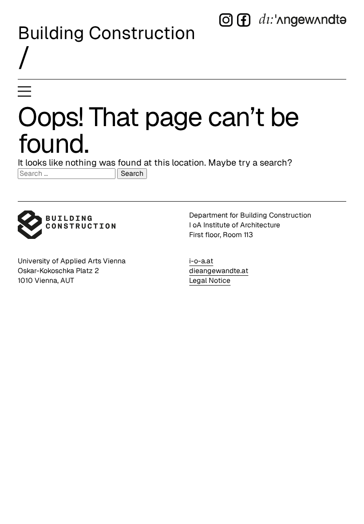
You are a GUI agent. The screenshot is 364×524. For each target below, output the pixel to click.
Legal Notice (209, 280)
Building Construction (106, 32)
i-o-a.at (201, 261)
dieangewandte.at (218, 270)
